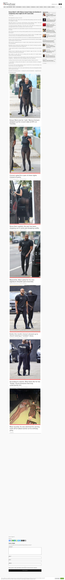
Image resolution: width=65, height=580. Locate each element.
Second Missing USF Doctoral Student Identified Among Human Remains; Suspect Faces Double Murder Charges (49, 41)
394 (44, 63)
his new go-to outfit (20, 22)
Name (10, 556)
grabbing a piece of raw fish (25, 64)
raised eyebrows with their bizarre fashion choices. (25, 35)
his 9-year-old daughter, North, (24, 58)
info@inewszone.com (55, 4)
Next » (46, 63)
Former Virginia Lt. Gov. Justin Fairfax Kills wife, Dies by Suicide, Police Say (51, 51)
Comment (11, 546)
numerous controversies (13, 52)
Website (10, 563)
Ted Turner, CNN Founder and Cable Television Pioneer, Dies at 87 (51, 36)
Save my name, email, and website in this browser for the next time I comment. (23, 567)
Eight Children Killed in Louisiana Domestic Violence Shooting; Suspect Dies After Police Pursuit (50, 46)
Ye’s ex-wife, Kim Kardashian (29, 70)
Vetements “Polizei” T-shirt (35, 22)
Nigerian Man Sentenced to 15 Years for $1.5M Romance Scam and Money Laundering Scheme (50, 56)
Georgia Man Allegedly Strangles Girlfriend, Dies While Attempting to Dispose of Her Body (51, 15)
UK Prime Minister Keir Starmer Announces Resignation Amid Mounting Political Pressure (51, 20)
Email (10, 559)
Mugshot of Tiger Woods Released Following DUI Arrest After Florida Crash (49, 61)
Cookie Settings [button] (57, 578)
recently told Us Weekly (20, 45)
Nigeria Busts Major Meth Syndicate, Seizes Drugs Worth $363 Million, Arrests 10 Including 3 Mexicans (51, 25)
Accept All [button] (62, 578)
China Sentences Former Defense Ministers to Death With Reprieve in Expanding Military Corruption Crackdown (51, 31)
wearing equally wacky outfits (36, 37)
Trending (54, 18)
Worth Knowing (54, 13)
